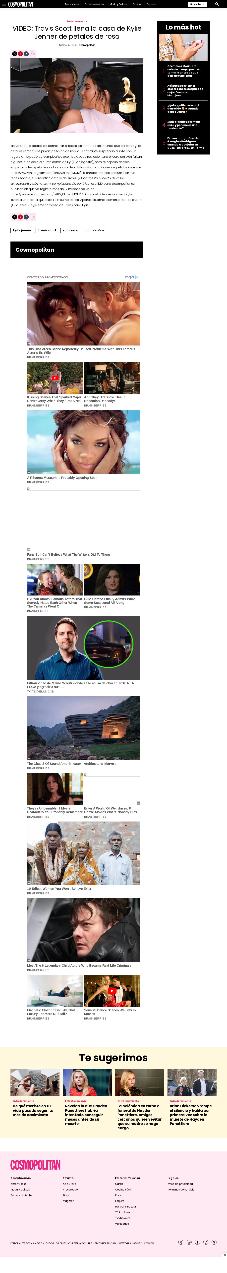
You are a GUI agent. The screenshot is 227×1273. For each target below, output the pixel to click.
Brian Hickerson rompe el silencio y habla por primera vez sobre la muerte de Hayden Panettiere (191, 1115)
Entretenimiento (94, 4)
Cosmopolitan (87, 45)
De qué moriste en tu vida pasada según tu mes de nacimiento (33, 1111)
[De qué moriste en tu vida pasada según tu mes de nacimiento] (34, 1082)
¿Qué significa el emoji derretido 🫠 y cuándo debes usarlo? (183, 109)
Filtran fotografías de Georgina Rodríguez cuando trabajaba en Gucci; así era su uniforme (185, 143)
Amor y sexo (72, 4)
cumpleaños (94, 230)
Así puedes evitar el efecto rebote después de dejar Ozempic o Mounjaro (185, 90)
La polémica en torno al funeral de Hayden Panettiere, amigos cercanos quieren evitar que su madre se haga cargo (139, 1117)
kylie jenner (22, 230)
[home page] (20, 4)
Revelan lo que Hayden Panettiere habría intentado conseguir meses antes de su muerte (86, 1115)
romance (70, 230)
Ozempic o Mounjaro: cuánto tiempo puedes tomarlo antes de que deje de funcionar (183, 70)
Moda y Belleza (118, 4)
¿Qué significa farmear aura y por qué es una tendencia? (183, 125)
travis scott (47, 230)
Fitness (137, 4)
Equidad (151, 4)
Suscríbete (197, 4)
